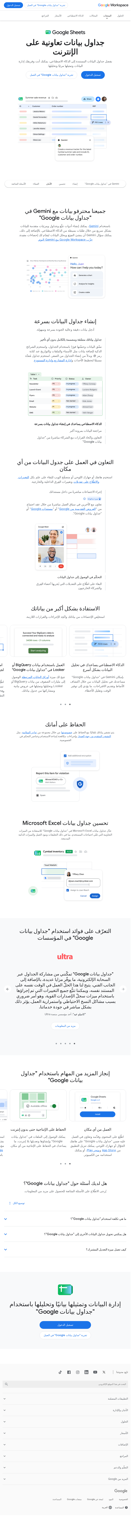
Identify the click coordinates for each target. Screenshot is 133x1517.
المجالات (93, 15)
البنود (111, 1498)
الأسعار (58, 15)
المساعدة (57, 1498)
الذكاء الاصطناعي (75, 15)
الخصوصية (123, 1498)
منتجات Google (74, 1498)
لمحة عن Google (95, 1498)
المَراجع (45, 15)
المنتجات (107, 15)
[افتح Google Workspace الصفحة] (113, 5)
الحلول (120, 15)
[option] (102, 184)
